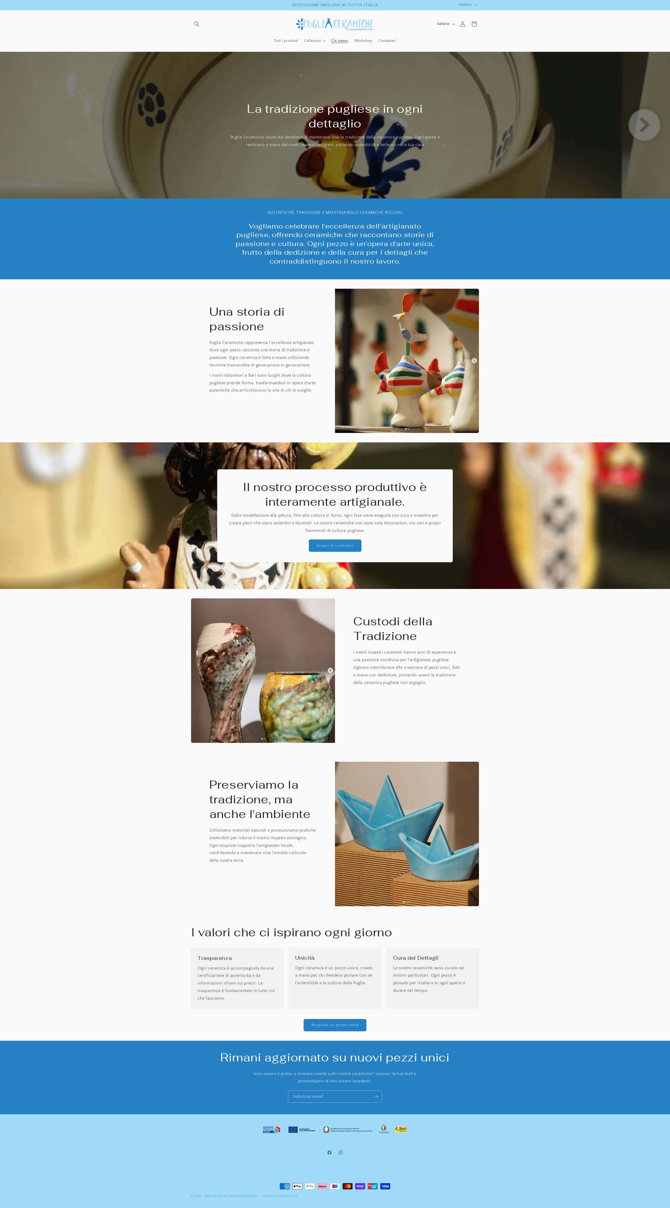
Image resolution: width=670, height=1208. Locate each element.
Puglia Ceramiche (216, 1196)
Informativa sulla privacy (280, 1195)
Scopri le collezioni (335, 545)
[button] (197, 24)
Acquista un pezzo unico (335, 1025)
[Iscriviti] (376, 1096)
